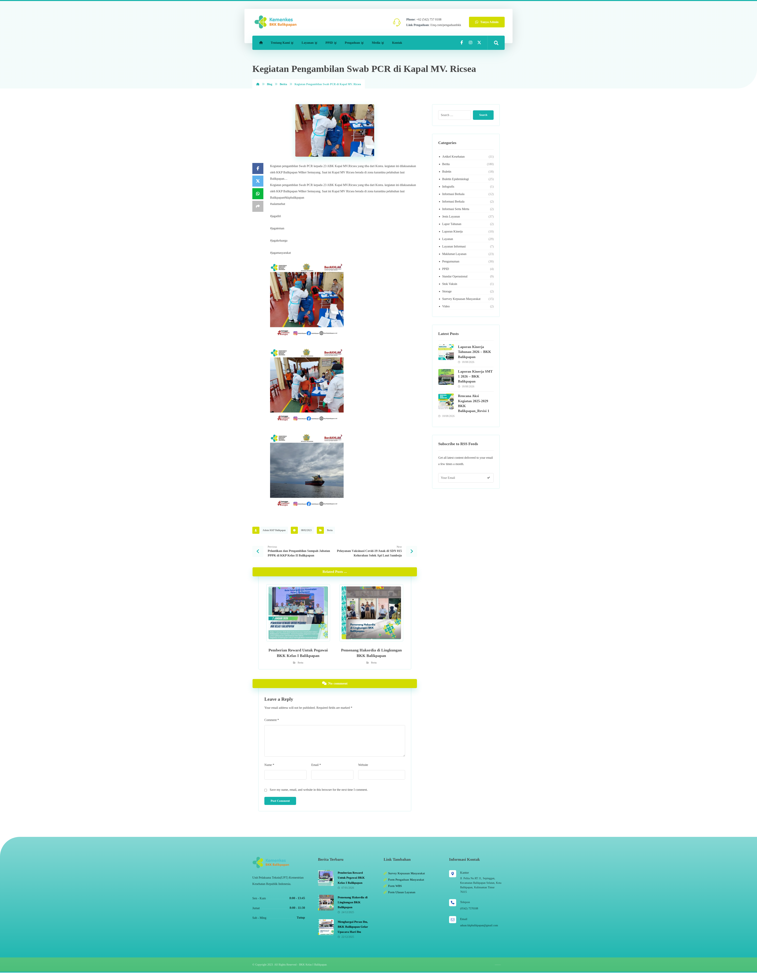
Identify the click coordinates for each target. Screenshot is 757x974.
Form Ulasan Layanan (401, 892)
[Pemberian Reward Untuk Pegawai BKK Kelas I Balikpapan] (326, 878)
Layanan (447, 239)
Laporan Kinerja (452, 231)
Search (483, 114)
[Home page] (257, 84)
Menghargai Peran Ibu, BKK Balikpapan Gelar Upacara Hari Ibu (353, 926)
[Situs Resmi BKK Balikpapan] (275, 22)
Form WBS (395, 885)
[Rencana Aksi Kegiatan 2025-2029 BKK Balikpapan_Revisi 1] (446, 401)
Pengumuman (450, 261)
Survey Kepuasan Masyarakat (406, 873)
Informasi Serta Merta (455, 209)
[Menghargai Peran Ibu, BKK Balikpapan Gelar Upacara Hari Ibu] (326, 927)
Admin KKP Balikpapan (274, 530)
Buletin (446, 171)
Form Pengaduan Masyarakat (406, 879)
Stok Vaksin (449, 284)
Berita (330, 530)
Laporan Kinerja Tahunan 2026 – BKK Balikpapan (474, 352)
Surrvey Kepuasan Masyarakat (461, 298)
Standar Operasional (454, 276)
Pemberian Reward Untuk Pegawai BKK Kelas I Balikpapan (351, 877)
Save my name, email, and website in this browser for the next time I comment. (319, 789)
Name (269, 765)
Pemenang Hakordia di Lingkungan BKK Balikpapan (352, 902)
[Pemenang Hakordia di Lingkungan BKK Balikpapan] (326, 903)
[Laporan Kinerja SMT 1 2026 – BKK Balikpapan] (446, 377)
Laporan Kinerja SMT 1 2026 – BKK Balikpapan (475, 376)
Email (316, 765)
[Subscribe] (488, 477)
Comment (271, 720)
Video (446, 306)
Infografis (448, 186)
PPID (445, 269)
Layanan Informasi (454, 246)
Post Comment (280, 800)
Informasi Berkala (453, 194)
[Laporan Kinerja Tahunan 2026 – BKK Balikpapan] (446, 352)
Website (363, 765)
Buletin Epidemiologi (455, 179)
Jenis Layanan (451, 216)
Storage (447, 291)
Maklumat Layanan (454, 254)
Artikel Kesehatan (453, 156)
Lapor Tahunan (451, 224)
